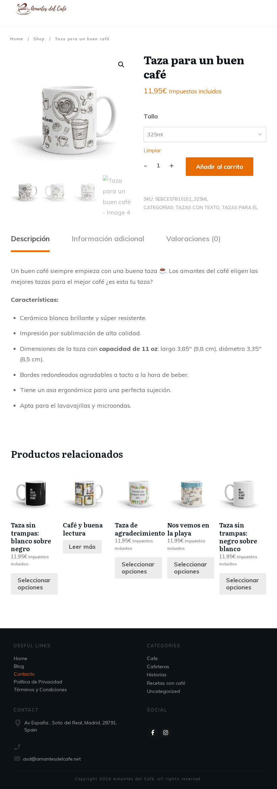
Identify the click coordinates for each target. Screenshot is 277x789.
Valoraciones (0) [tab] (193, 238)
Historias (157, 675)
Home (20, 658)
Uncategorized (163, 691)
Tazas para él (240, 207)
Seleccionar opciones (34, 583)
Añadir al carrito (219, 167)
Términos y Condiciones (40, 689)
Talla (151, 116)
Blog (19, 666)
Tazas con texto (198, 207)
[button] (121, 65)
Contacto (24, 674)
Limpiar (152, 150)
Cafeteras (158, 666)
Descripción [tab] (30, 238)
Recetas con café (166, 683)
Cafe (152, 658)
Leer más (82, 546)
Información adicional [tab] (108, 238)
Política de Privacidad (38, 682)
